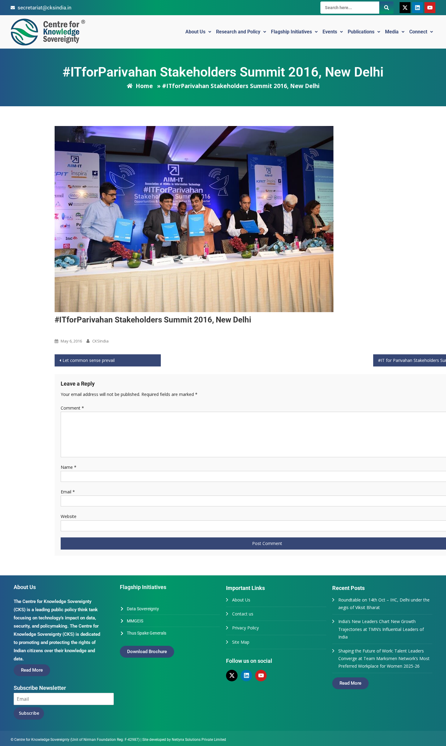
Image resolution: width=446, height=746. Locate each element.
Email (68, 492)
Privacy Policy (245, 628)
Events (330, 32)
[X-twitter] (405, 7)
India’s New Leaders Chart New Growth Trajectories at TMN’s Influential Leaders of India (381, 628)
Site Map (240, 642)
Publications (361, 32)
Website (68, 516)
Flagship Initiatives (291, 32)
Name (68, 467)
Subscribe (29, 713)
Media (392, 32)
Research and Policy (238, 32)
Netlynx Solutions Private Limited (199, 739)
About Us (195, 32)
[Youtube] (429, 7)
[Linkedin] (417, 7)
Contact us (242, 614)
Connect (418, 32)
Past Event (66, 331)
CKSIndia (100, 341)
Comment (72, 408)
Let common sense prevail (89, 360)
